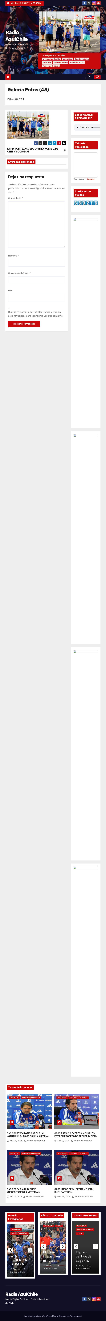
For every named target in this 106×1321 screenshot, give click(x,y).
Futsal (58, 1226)
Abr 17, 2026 (63, 1140)
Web (10, 290)
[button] (90, 77)
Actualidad (14, 1098)
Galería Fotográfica (19, 1233)
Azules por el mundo (85, 1230)
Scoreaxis (90, 179)
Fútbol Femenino (60, 62)
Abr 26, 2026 (16, 1140)
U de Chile (47, 62)
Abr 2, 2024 (18, 1269)
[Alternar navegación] (83, 77)
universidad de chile (51, 59)
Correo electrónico (19, 273)
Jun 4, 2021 (83, 1265)
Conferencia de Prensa (31, 1098)
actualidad (67, 59)
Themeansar (75, 1316)
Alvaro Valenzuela (35, 1140)
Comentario (15, 198)
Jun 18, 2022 (51, 1265)
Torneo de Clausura (51, 66)
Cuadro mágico (82, 59)
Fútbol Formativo (77, 62)
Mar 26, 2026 (64, 1196)
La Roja (80, 1234)
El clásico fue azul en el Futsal (51, 1256)
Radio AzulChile (21, 1294)
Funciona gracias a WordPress (38, 1316)
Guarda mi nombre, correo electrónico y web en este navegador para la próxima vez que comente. (35, 313)
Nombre (13, 255)
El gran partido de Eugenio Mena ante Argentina (84, 1260)
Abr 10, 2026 (16, 1196)
